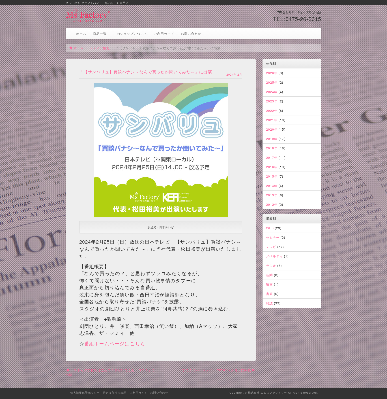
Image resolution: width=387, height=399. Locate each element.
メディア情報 (100, 48)
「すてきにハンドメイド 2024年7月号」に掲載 (215, 370)
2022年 (272, 110)
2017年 (272, 157)
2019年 (272, 138)
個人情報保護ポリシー (85, 392)
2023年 (272, 101)
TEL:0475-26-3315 (297, 19)
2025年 (272, 82)
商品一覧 (99, 33)
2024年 (272, 91)
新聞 (269, 275)
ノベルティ (274, 256)
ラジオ (271, 265)
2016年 (272, 167)
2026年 (272, 73)
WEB (270, 228)
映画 (269, 284)
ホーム (81, 33)
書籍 (269, 293)
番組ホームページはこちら (114, 343)
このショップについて (130, 33)
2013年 (272, 195)
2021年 (272, 120)
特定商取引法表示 (114, 392)
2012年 (272, 204)
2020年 (272, 129)
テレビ (271, 246)
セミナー (273, 237)
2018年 (272, 148)
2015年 (272, 176)
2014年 (272, 185)
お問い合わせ (191, 33)
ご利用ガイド (164, 33)
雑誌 (269, 303)
